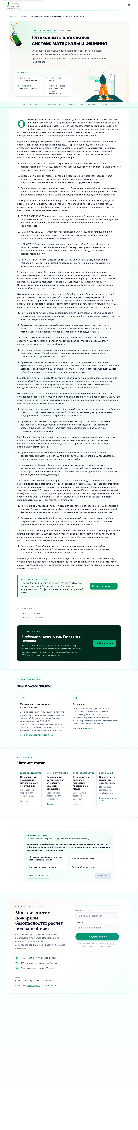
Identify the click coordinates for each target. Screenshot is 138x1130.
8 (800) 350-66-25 (48, 986)
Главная (12, 16)
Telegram (31, 986)
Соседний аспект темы (84, 867)
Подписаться (106, 643)
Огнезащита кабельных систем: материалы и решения (45, 858)
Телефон (79, 922)
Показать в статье (38, 875)
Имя (83, 911)
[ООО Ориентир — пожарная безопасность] (13, 5)
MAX (38, 986)
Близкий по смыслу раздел (42, 867)
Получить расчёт (102, 586)
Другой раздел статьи (83, 858)
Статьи (23, 16)
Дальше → (103, 875)
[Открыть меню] (129, 5)
